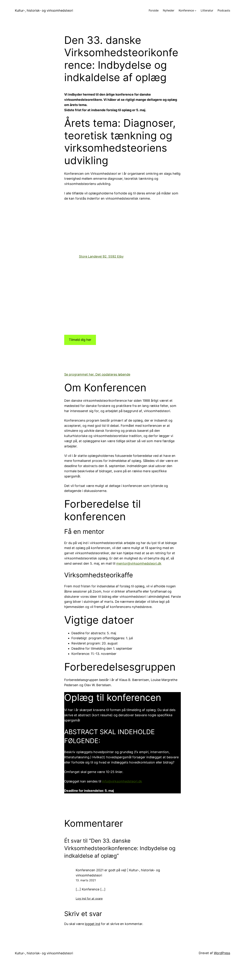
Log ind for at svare (89, 898)
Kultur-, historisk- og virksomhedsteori (44, 10)
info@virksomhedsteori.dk (122, 781)
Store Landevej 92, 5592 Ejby (101, 256)
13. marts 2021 (86, 880)
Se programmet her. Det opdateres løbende (97, 374)
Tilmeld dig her (80, 340)
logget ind (92, 924)
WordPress (222, 953)
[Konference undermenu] (195, 10)
